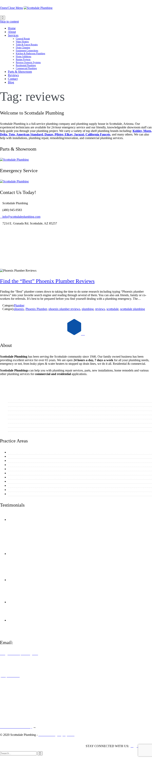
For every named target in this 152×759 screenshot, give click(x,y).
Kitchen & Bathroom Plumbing (28, 473)
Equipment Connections (24, 469)
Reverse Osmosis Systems (25, 485)
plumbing (88, 309)
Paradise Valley (18, 425)
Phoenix (14, 412)
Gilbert (13, 421)
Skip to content (9, 21)
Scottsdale (15, 400)
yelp (47, 519)
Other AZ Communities (23, 429)
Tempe (13, 408)
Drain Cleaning (18, 464)
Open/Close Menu (11, 8)
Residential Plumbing (22, 489)
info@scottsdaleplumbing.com (20, 216)
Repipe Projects (18, 481)
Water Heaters (17, 456)
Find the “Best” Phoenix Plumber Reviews (47, 281)
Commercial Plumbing (23, 493)
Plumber (19, 305)
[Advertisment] (14, 159)
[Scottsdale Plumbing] (38, 8)
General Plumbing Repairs (25, 452)
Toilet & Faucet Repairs (23, 460)
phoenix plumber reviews (64, 309)
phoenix (19, 309)
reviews (100, 309)
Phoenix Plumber (36, 309)
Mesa (12, 404)
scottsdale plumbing (132, 309)
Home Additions (19, 477)
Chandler (14, 417)
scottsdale (112, 309)
